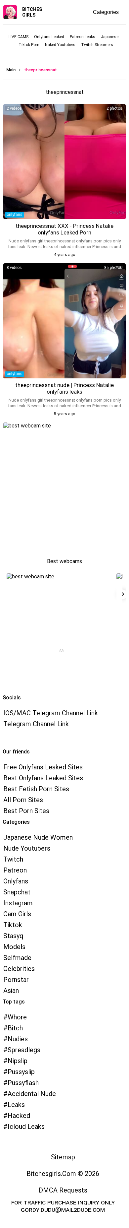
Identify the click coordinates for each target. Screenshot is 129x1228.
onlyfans (14, 214)
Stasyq (13, 936)
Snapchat (16, 892)
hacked (19, 1116)
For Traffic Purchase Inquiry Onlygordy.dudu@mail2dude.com (63, 1205)
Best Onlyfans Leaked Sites (43, 778)
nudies (18, 1039)
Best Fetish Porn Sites (36, 789)
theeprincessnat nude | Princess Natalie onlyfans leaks (64, 388)
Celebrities (19, 969)
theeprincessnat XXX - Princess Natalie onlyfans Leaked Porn (64, 229)
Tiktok (12, 925)
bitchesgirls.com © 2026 (62, 1174)
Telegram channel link (36, 724)
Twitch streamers (97, 44)
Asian (11, 991)
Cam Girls (17, 914)
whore (17, 1017)
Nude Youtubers (26, 848)
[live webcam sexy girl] (59, 606)
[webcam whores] (59, 652)
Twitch (13, 859)
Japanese (109, 36)
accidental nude (32, 1094)
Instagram (18, 903)
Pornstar (16, 980)
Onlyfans (15, 881)
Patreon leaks (82, 36)
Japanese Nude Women (38, 837)
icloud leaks (26, 1127)
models (14, 947)
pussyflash (23, 1083)
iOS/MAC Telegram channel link (50, 713)
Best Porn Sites (26, 811)
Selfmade (17, 958)
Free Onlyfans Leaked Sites (43, 767)
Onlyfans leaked (49, 36)
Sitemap (63, 1157)
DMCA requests (63, 1190)
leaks (16, 1105)
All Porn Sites (23, 800)
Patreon (15, 870)
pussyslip (21, 1072)
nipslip (17, 1061)
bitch (15, 1028)
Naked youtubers (60, 44)
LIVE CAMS (18, 36)
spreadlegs (24, 1050)
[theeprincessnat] (64, 161)
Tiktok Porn (29, 44)
